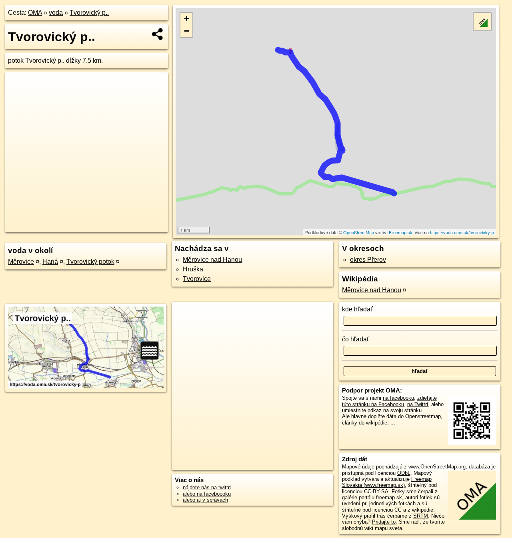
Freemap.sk (400, 232)
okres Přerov (368, 259)
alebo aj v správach (205, 500)
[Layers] (482, 21)
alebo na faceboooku (207, 494)
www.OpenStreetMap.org (437, 467)
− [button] (186, 31)
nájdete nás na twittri (207, 487)
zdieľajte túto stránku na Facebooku (389, 401)
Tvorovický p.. (89, 12)
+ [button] (186, 19)
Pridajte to (384, 522)
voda (56, 12)
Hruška (193, 269)
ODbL (403, 473)
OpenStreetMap (358, 232)
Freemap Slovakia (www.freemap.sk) (387, 482)
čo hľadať (355, 339)
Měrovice (21, 261)
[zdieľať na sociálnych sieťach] (158, 34)
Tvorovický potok (90, 261)
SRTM (420, 516)
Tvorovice (197, 278)
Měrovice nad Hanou (212, 259)
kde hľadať (357, 309)
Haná (50, 261)
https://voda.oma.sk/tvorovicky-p (462, 232)
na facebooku (398, 398)
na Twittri (417, 404)
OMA (35, 12)
